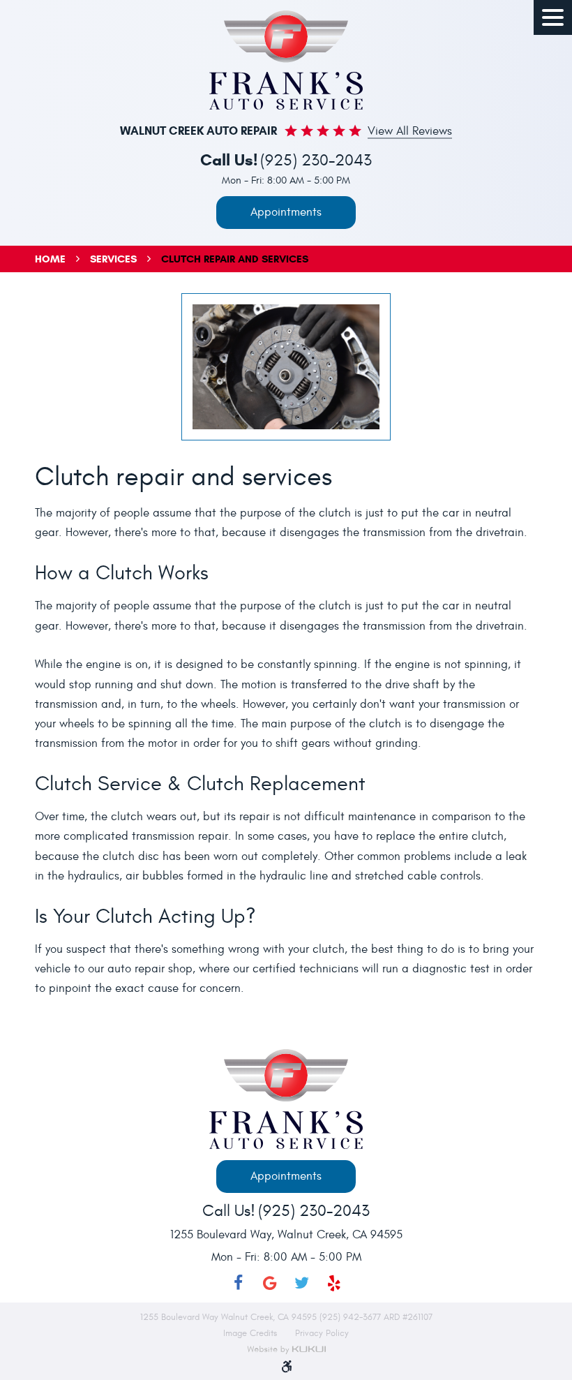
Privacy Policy (322, 1333)
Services (113, 259)
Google (270, 1283)
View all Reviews (410, 132)
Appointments (286, 212)
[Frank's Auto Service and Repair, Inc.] (286, 60)
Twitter (302, 1283)
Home (50, 259)
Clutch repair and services (234, 259)
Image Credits (251, 1333)
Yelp (334, 1283)
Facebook (238, 1283)
